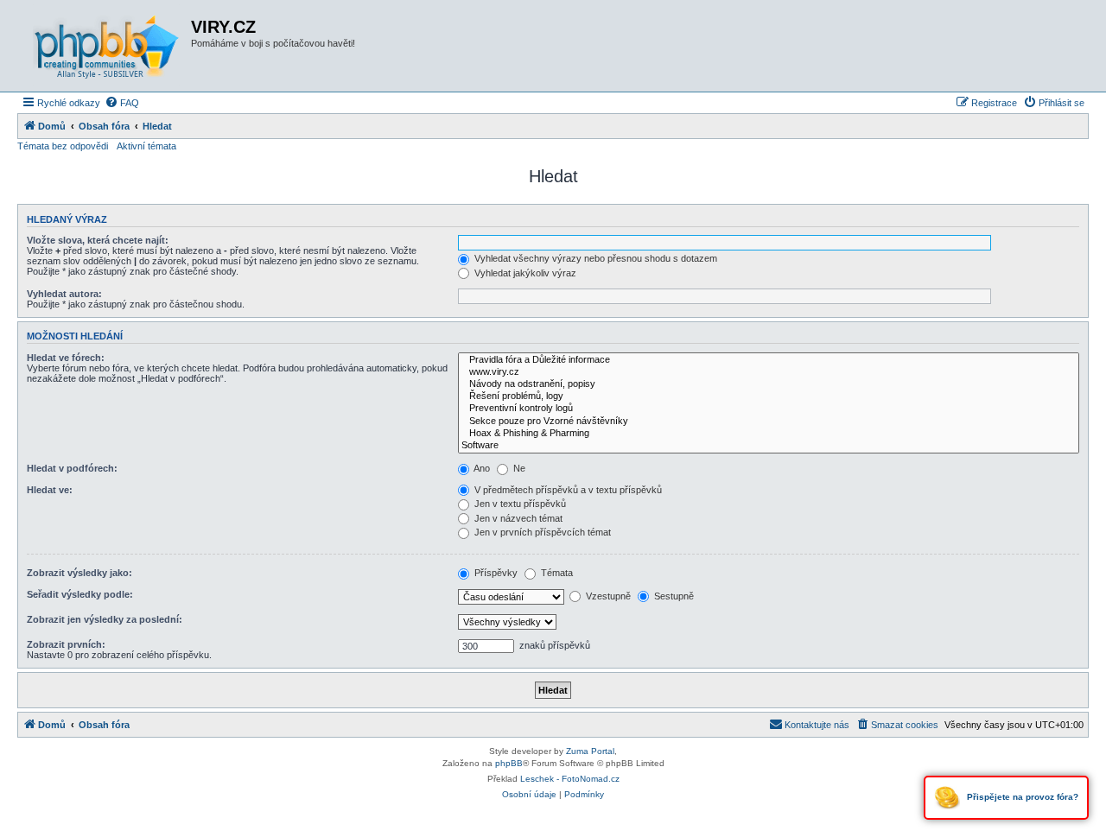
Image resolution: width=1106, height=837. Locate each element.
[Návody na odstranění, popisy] (768, 384)
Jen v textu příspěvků (519, 503)
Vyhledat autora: (64, 294)
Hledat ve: (50, 490)
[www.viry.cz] (768, 372)
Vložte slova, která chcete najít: (97, 240)
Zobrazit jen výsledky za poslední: (104, 619)
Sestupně (673, 596)
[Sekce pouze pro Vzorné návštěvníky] (768, 421)
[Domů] (106, 45)
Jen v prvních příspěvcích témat (541, 532)
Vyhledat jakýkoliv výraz (524, 273)
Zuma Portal (590, 751)
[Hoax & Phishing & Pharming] (768, 434)
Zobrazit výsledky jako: (79, 573)
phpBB (509, 763)
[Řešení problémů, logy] (768, 396)
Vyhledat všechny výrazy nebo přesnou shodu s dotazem (594, 258)
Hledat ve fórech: (66, 357)
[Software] (768, 446)
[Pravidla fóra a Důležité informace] (768, 360)
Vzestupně (607, 596)
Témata (555, 573)
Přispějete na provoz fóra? (1021, 797)
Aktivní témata (146, 146)
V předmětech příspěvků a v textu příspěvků (567, 490)
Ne (518, 468)
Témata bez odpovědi (62, 146)
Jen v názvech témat (517, 518)
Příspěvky (495, 573)
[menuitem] (122, 102)
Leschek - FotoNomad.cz (570, 778)
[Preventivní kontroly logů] (768, 409)
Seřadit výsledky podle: (80, 594)
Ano (481, 468)
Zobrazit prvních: (66, 644)
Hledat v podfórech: (72, 468)
